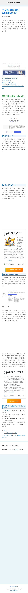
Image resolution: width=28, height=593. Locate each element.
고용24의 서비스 (6, 80)
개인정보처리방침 (14, 586)
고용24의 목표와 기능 (8, 82)
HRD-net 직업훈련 (14, 401)
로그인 (16, 449)
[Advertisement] (14, 48)
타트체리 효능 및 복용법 (10, 433)
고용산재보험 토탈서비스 (14, 269)
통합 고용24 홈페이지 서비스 (10, 78)
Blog (5, 431)
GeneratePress (14, 590)
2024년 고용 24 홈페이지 (9, 84)
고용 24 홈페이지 (6, 410)
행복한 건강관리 (14, 3)
